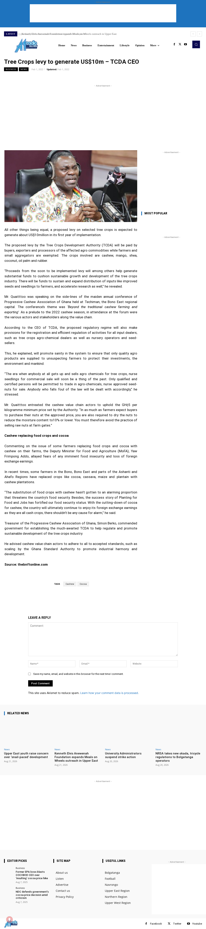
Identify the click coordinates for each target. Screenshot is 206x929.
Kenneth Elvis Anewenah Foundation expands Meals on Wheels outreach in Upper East (67, 33)
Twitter (177, 923)
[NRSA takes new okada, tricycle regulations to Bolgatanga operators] (179, 732)
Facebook (156, 923)
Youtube (197, 923)
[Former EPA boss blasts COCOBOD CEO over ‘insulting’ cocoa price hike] (8, 871)
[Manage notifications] (9, 919)
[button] (196, 44)
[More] (106, 78)
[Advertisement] (103, 13)
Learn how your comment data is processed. (109, 693)
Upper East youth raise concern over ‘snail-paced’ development (26, 755)
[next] (199, 33)
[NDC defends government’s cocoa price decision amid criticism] (8, 891)
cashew (70, 584)
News (24, 69)
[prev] (193, 33)
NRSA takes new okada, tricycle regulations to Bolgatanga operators (178, 757)
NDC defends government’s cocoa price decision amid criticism (32, 894)
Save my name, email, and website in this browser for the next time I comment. (78, 673)
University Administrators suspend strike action (123, 755)
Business (11, 69)
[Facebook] (174, 44)
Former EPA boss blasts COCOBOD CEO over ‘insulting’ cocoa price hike (32, 875)
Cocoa (83, 584)
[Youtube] (185, 44)
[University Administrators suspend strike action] (128, 732)
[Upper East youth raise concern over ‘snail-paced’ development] (27, 732)
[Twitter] (180, 44)
